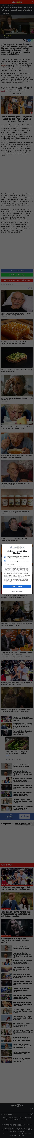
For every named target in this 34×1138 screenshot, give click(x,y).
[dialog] (17, 569)
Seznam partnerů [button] (24, 573)
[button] (17, 564)
